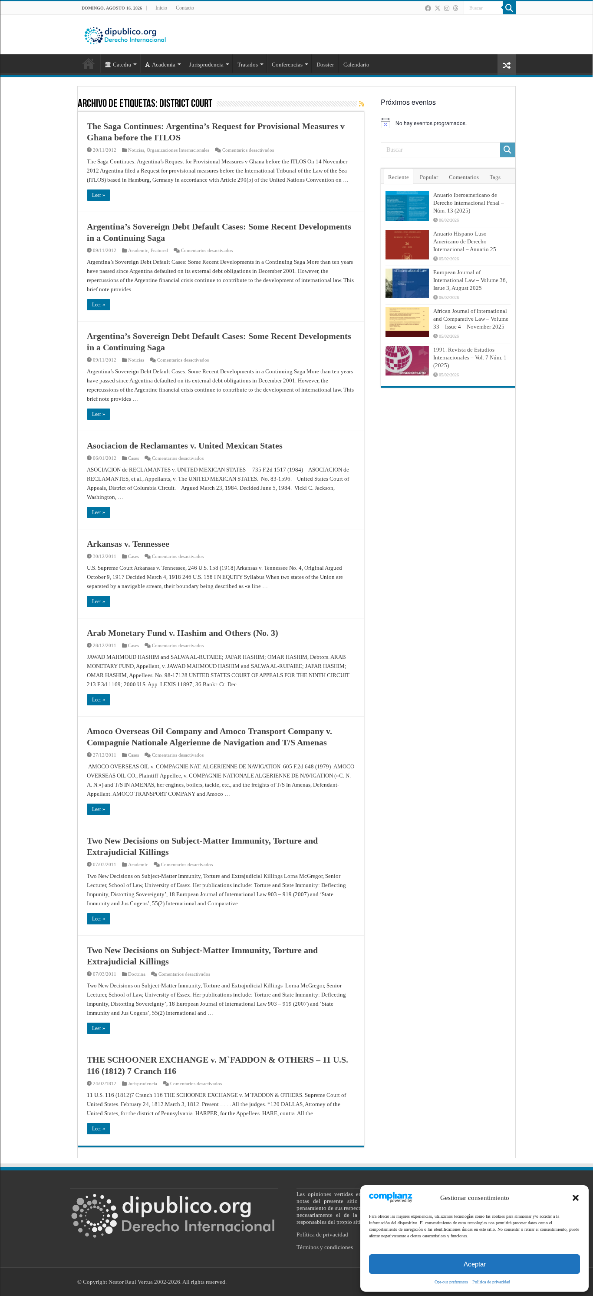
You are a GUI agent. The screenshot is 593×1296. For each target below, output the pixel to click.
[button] (575, 1197)
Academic (138, 250)
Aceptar (475, 1264)
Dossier (325, 64)
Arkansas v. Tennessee (128, 543)
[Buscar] (509, 7)
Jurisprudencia (142, 1083)
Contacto (185, 8)
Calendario (356, 64)
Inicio (161, 8)
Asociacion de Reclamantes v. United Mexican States (185, 445)
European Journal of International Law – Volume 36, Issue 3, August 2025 (470, 280)
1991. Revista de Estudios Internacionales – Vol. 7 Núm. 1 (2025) (470, 357)
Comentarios (464, 177)
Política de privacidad (491, 1281)
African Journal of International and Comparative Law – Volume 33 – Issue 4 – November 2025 (470, 319)
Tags (495, 177)
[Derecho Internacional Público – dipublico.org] (125, 33)
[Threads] (455, 8)
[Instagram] (446, 8)
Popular (429, 177)
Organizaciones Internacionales (178, 150)
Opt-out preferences (451, 1281)
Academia (163, 64)
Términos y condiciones (324, 1247)
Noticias (136, 150)
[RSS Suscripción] (361, 104)
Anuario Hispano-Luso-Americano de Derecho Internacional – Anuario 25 (464, 241)
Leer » (98, 195)
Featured (159, 250)
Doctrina (136, 974)
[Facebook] (428, 8)
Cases (133, 458)
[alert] (448, 123)
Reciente (398, 177)
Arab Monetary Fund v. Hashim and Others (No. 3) (182, 633)
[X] (437, 8)
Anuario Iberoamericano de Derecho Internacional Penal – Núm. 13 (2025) (468, 203)
